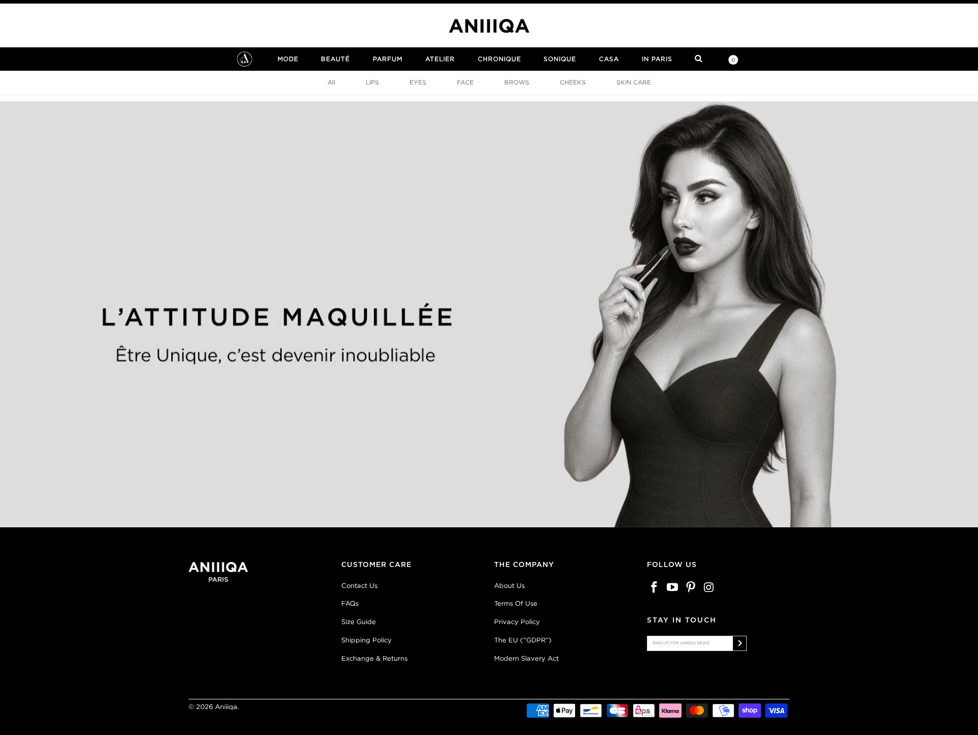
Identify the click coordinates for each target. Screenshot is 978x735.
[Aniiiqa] (489, 26)
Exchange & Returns (374, 658)
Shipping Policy (366, 640)
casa (609, 58)
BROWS (516, 82)
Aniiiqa (226, 707)
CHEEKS (573, 82)
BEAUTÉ (335, 58)
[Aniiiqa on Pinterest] (690, 587)
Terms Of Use (515, 603)
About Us (509, 585)
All (331, 82)
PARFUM (387, 58)
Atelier (440, 58)
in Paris (657, 58)
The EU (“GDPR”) (523, 640)
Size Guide (358, 622)
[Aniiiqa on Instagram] (709, 587)
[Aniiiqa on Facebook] (654, 587)
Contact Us (359, 585)
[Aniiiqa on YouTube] (673, 587)
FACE (465, 82)
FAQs (350, 603)
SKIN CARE (633, 82)
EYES (418, 82)
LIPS (372, 82)
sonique (560, 58)
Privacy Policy (517, 622)
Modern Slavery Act (526, 658)
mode (288, 58)
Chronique (499, 58)
